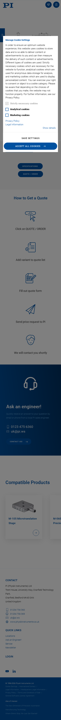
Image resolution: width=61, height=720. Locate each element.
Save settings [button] (31, 138)
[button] (30, 146)
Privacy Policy (12, 121)
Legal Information (14, 124)
